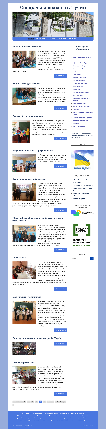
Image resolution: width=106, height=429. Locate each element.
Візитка (52, 39)
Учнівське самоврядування (82, 118)
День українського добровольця (29, 178)
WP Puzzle (91, 425)
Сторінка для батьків (80, 121)
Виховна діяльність (80, 83)
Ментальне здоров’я (80, 103)
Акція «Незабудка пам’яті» (26, 83)
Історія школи (41, 39)
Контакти (72, 39)
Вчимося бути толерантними (27, 116)
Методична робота (79, 80)
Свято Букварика (79, 199)
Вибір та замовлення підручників (26, 415)
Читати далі (60, 76)
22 (36, 402)
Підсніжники (19, 257)
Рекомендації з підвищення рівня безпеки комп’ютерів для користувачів (82, 135)
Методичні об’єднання (81, 92)
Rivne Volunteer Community (26, 46)
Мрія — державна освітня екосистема (32, 413)
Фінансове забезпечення (82, 69)
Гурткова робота (79, 95)
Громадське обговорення (82, 48)
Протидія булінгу (79, 66)
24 (45, 402)
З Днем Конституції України (83, 185)
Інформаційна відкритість (82, 63)
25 (49, 402)
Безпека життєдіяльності (82, 106)
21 (32, 402)
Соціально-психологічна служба (47, 418)
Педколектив (77, 89)
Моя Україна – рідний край (26, 296)
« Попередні (17, 402)
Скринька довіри (79, 127)
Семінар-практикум (23, 362)
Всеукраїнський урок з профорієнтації (32, 150)
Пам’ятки (76, 124)
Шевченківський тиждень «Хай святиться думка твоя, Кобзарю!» (38, 219)
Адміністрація (78, 86)
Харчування (77, 109)
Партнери (62, 39)
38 (57, 402)
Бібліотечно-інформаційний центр (29, 420)
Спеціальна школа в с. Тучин (20, 425)
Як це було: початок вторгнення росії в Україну (37, 338)
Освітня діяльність (79, 77)
